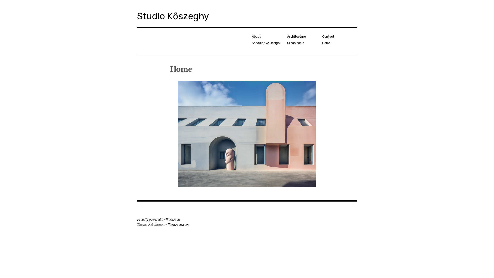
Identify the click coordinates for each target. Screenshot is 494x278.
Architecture (296, 36)
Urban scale (295, 43)
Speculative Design (266, 43)
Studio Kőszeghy (173, 16)
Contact (328, 36)
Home (326, 43)
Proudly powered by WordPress (158, 219)
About (256, 36)
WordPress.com (178, 224)
